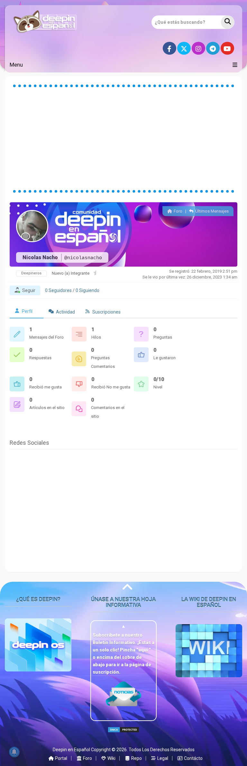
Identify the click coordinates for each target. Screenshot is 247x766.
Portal (60, 758)
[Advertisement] (123, 139)
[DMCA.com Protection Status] (123, 735)
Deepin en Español (71, 749)
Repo (136, 758)
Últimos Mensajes (211, 211)
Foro (177, 211)
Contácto (193, 758)
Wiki (110, 758)
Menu (16, 64)
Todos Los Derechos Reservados (162, 749)
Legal (162, 758)
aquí (143, 649)
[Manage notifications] (14, 752)
